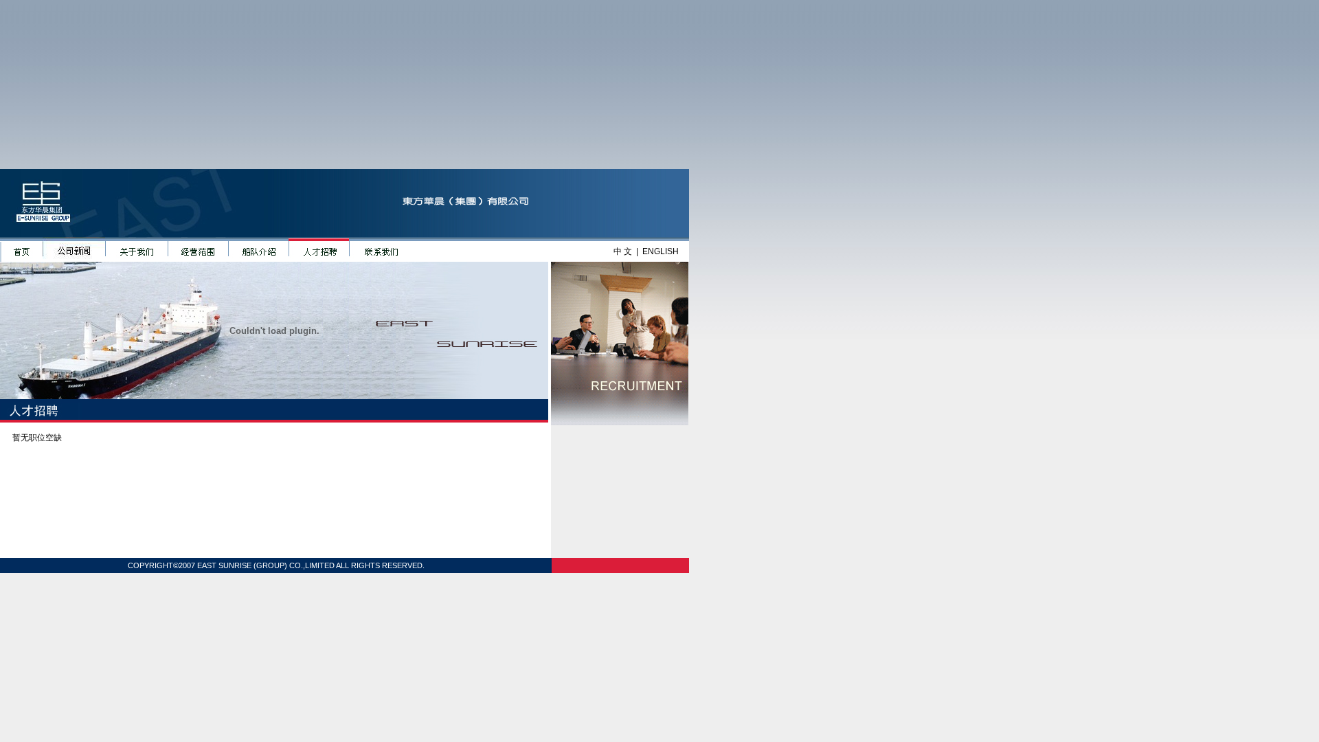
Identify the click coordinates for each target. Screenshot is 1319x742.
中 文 (622, 251)
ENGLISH (660, 251)
